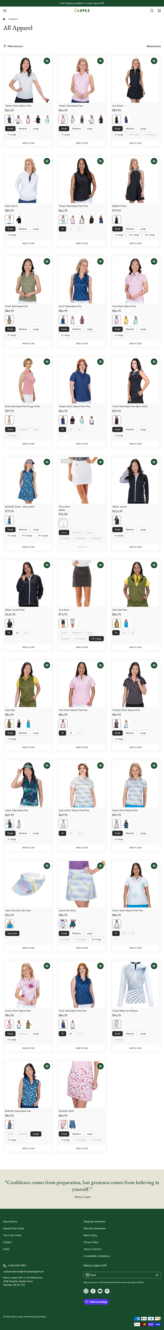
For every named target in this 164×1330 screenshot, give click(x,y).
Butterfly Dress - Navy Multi (19, 506)
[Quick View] (47, 61)
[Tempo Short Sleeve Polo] (28, 79)
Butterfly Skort (66, 1111)
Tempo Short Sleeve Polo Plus (74, 406)
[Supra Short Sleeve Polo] (135, 784)
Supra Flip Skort (67, 910)
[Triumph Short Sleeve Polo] (135, 683)
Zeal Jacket (11, 206)
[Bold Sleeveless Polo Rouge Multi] (28, 380)
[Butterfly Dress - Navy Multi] (28, 480)
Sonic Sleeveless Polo (70, 306)
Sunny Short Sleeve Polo (18, 1010)
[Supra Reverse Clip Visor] (28, 884)
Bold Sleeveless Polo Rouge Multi (22, 406)
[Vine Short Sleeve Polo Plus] (82, 683)
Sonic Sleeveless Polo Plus (72, 1010)
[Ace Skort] (82, 583)
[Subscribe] (157, 1275)
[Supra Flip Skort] (82, 884)
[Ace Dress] (135, 79)
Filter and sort (15, 46)
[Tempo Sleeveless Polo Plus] (82, 179)
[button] (159, 10)
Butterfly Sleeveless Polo (18, 1111)
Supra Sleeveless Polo (16, 810)
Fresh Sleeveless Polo (16, 306)
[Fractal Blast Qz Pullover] (135, 984)
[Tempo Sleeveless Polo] (82, 79)
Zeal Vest (10, 710)
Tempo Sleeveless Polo (71, 105)
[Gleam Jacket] (135, 480)
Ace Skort (64, 609)
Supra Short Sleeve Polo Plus (74, 810)
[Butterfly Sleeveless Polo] (28, 1084)
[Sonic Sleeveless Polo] (82, 280)
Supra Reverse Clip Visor (18, 910)
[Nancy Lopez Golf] (82, 10)
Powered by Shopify (37, 1316)
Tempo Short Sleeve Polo (18, 105)
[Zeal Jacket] (28, 179)
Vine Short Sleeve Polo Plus (73, 710)
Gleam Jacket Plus (15, 609)
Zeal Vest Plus (119, 609)
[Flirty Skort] (82, 480)
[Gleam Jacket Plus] (28, 583)
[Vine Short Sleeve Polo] (135, 280)
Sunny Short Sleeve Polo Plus (127, 910)
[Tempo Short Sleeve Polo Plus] (82, 380)
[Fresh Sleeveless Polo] (28, 280)
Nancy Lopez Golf (19, 1316)
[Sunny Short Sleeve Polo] (28, 984)
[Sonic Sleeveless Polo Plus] (82, 984)
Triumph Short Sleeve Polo (126, 710)
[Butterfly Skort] (82, 1084)
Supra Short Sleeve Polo (125, 810)
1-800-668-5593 (17, 1265)
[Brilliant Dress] (135, 179)
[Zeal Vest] (28, 683)
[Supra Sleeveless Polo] (28, 784)
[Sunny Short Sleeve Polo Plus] (135, 884)
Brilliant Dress (119, 206)
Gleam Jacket (119, 506)
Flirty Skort (64, 506)
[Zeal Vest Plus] (135, 583)
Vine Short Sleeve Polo (124, 306)
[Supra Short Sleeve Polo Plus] (82, 784)
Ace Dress (117, 105)
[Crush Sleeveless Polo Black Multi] (135, 380)
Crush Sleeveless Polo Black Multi (129, 406)
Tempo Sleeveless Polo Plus (73, 206)
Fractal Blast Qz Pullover (125, 1010)
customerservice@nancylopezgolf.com (23, 1271)
